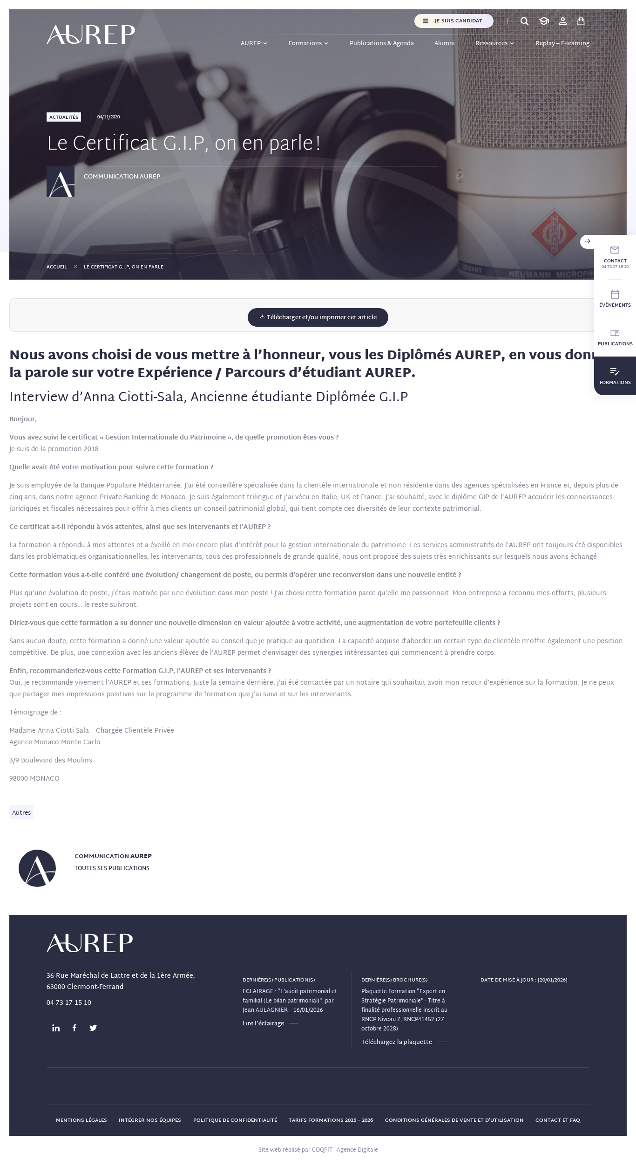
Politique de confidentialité (235, 1120)
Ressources (491, 43)
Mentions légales (81, 1120)
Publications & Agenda (382, 43)
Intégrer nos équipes (150, 1120)
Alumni (444, 43)
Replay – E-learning (562, 43)
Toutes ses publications (111, 869)
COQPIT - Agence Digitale (345, 1150)
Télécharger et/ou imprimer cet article (321, 317)
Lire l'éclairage (263, 1024)
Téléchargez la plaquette (396, 1042)
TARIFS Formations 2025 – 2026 (331, 1120)
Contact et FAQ (557, 1120)
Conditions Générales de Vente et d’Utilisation (454, 1120)
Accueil (57, 267)
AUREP (251, 43)
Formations (305, 43)
